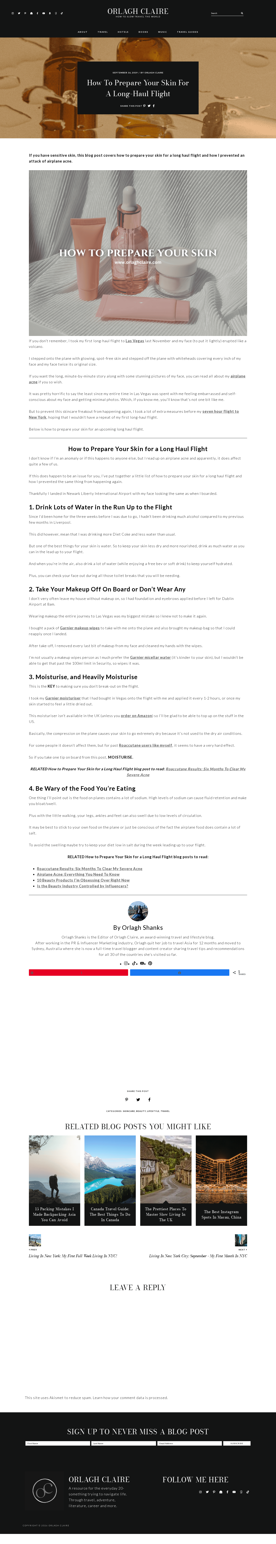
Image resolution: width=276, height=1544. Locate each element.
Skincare (129, 1111)
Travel (165, 1111)
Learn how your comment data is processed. (130, 1397)
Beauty (141, 1111)
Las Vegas (135, 341)
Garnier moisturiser (63, 698)
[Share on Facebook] (154, 106)
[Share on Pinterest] (144, 106)
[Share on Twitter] (149, 106)
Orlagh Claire (138, 11)
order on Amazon (136, 715)
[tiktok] (134, 963)
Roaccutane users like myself (145, 745)
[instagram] (126, 963)
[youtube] (142, 963)
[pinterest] (150, 963)
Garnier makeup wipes (80, 628)
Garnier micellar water (150, 657)
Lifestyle (153, 1111)
